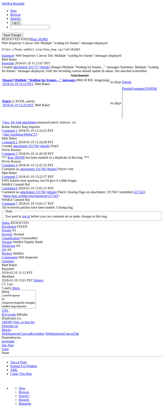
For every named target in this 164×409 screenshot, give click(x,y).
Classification (11, 238)
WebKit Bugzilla (13, 3)
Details (126, 82)
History (39, 280)
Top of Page (18, 362)
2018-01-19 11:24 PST (17, 105)
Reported (8, 63)
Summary (8, 55)
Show (16, 288)
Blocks (6, 330)
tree (4, 341)
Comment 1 (10, 130)
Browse (15, 14)
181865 (43, 39)
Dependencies (11, 337)
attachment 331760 (26, 146)
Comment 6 (10, 188)
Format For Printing (23, 366)
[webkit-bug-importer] (19, 306)
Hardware (8, 246)
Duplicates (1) (11, 318)
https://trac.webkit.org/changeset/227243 (31, 196)
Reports (24, 400)
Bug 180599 (16, 157)
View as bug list (23, 322)
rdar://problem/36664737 (20, 134)
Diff (154, 88)
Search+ (15, 18)
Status (6, 223)
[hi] (19, 299)
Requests (25, 403)
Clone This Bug (21, 374)
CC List (7, 284)
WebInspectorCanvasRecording (23, 333)
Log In (16, 22)
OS (4, 249)
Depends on (10, 326)
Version (7, 242)
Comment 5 (10, 176)
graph (10, 341)
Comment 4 (10, 165)
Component (10, 257)
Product (7, 253)
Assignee (8, 261)
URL (5, 310)
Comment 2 (10, 142)
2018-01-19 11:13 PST (17, 84)
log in (26, 216)
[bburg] (19, 292)
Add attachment (26, 122)
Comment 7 (10, 203)
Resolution (9, 226)
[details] (45, 67)
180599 (7, 322)
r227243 (139, 192)
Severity (7, 234)
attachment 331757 (26, 67)
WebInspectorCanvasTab (62, 333)
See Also (8, 345)
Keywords (9, 314)
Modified (8, 276)
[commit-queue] (19, 295)
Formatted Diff (141, 88)
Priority (7, 230)
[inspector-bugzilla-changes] (19, 303)
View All (8, 122)
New (13, 11)
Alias (5, 349)
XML (14, 370)
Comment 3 (10, 153)
